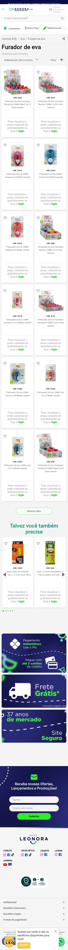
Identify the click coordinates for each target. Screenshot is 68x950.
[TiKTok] (13, 855)
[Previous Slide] (5, 574)
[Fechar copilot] (55, 931)
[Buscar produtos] (62, 18)
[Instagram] (5, 855)
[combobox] (34, 18)
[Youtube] (5, 865)
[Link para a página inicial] (10, 38)
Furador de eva (36, 38)
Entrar (24, 945)
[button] (3, 611)
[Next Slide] (63, 574)
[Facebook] (9, 855)
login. (21, 131)
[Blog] (10, 865)
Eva (23, 38)
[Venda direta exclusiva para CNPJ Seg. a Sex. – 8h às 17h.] (60, 942)
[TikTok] (31, 855)
